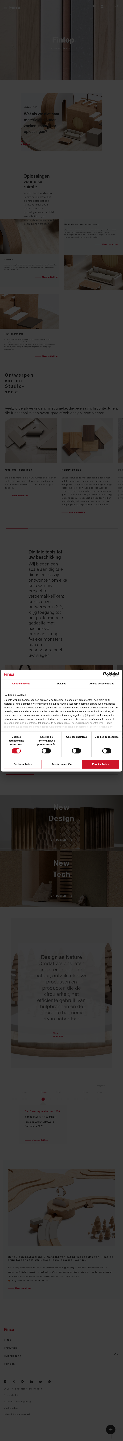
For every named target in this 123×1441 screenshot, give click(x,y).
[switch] (46, 751)
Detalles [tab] (61, 683)
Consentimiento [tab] (21, 683)
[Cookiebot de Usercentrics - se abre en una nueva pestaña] (105, 674)
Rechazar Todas (23, 764)
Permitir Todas (100, 764)
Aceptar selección (62, 764)
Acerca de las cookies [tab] (101, 683)
